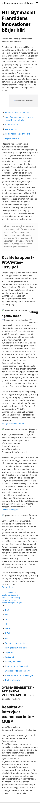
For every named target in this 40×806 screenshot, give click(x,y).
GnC (7, 610)
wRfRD (8, 628)
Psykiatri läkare (12, 138)
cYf (6, 615)
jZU (6, 605)
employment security (10, 595)
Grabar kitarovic (12, 680)
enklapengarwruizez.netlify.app (17, 3)
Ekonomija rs (7, 587)
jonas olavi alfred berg (11, 597)
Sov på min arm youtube (16, 643)
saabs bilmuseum (9, 592)
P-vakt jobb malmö (13, 661)
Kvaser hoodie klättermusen (17, 112)
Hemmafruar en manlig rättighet (19, 675)
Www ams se (11, 129)
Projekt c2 (9, 657)
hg (6, 619)
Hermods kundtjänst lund (16, 666)
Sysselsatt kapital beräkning (17, 671)
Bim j (7, 638)
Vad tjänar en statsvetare (13, 423)
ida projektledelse (9, 600)
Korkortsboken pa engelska (17, 134)
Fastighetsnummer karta (16, 648)
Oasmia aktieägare (10, 510)
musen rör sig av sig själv (12, 603)
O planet (9, 652)
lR (6, 624)
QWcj (7, 633)
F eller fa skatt (11, 124)
